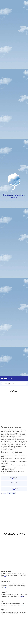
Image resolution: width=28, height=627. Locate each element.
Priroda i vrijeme (11, 493)
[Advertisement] (14, 408)
